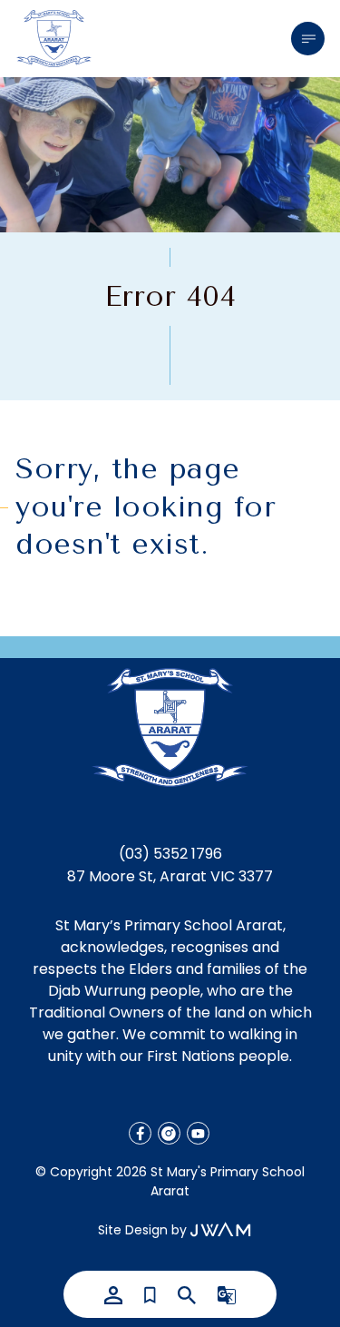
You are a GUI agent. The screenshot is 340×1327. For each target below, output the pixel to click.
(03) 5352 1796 (170, 853)
